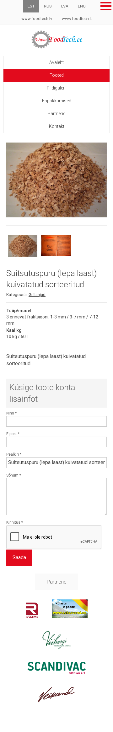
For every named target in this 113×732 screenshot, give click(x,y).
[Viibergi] (56, 648)
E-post (12, 434)
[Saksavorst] (70, 616)
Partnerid (57, 113)
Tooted (57, 75)
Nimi (11, 413)
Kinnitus (14, 522)
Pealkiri (13, 454)
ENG (82, 6)
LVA (64, 6)
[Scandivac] (57, 673)
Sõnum (13, 475)
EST (31, 6)
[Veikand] (56, 701)
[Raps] (32, 616)
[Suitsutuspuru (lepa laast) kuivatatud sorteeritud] (56, 180)
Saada (19, 557)
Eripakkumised (56, 100)
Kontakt (56, 126)
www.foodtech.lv (36, 18)
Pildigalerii (57, 87)
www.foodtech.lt (77, 18)
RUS (48, 6)
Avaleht (56, 62)
